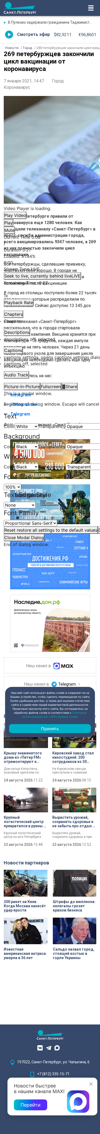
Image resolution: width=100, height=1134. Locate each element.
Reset (50, 530)
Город (58, 80)
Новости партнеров (26, 863)
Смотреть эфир (33, 34)
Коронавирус (17, 87)
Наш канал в (39, 666)
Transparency (52, 426)
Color (9, 426)
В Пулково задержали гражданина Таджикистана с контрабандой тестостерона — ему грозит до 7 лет (52, 22)
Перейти (31, 1105)
